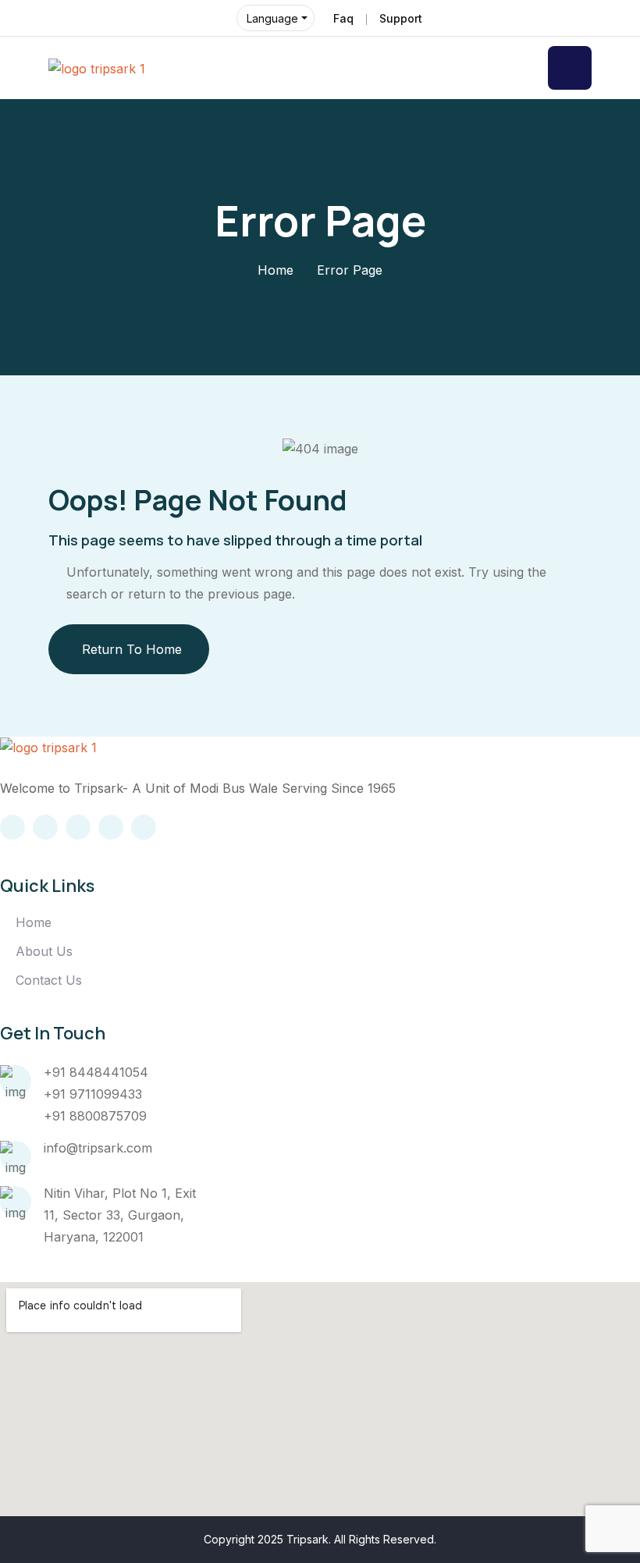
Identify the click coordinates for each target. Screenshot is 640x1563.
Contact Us (49, 980)
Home (275, 270)
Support (400, 18)
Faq (343, 18)
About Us (44, 951)
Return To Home (132, 649)
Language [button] (272, 18)
